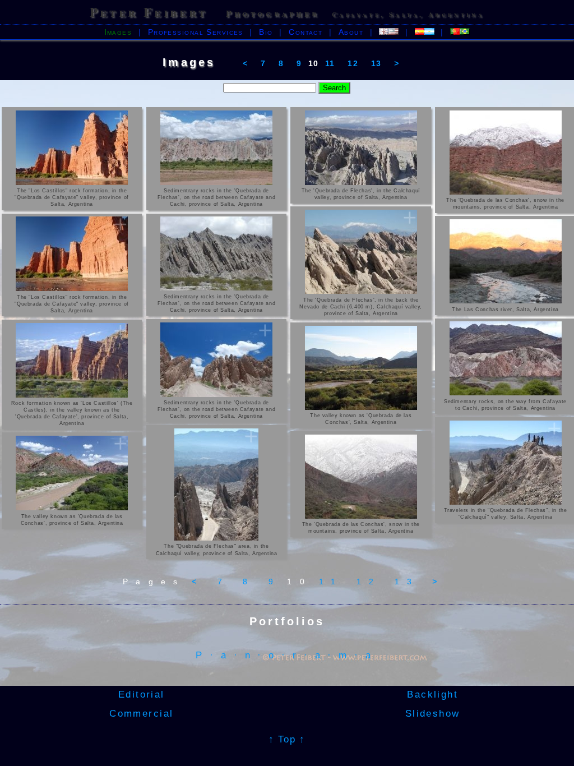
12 (353, 63)
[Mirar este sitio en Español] (424, 31)
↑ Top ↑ (287, 739)
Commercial (143, 713)
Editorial (143, 694)
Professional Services (195, 31)
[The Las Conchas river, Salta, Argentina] (505, 261)
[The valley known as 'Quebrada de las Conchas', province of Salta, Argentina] (72, 473)
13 (376, 63)
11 (330, 63)
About (351, 31)
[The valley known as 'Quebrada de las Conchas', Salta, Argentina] (360, 368)
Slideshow (430, 713)
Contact (305, 31)
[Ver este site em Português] (460, 31)
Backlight (430, 694)
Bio (265, 31)
